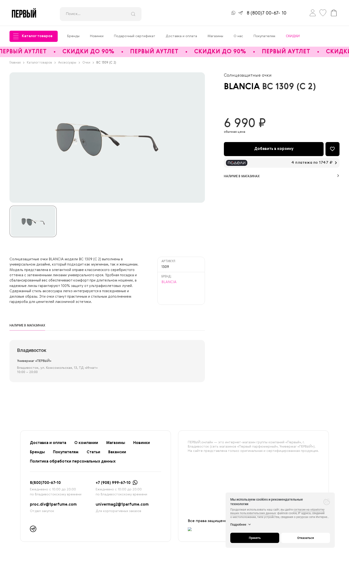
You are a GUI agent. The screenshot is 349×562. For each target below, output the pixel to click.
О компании (86, 443)
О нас (238, 36)
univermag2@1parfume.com (122, 505)
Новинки (97, 36)
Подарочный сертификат (134, 36)
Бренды (73, 36)
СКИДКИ (293, 36)
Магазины (215, 36)
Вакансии (117, 452)
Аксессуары (67, 62)
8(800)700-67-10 (45, 483)
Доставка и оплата (181, 36)
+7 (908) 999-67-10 (113, 483)
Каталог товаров (37, 36)
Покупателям (264, 36)
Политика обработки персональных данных (73, 461)
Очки (86, 62)
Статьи (93, 452)
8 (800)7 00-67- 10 (266, 13)
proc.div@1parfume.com (53, 505)
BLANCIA (243, 87)
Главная (15, 62)
